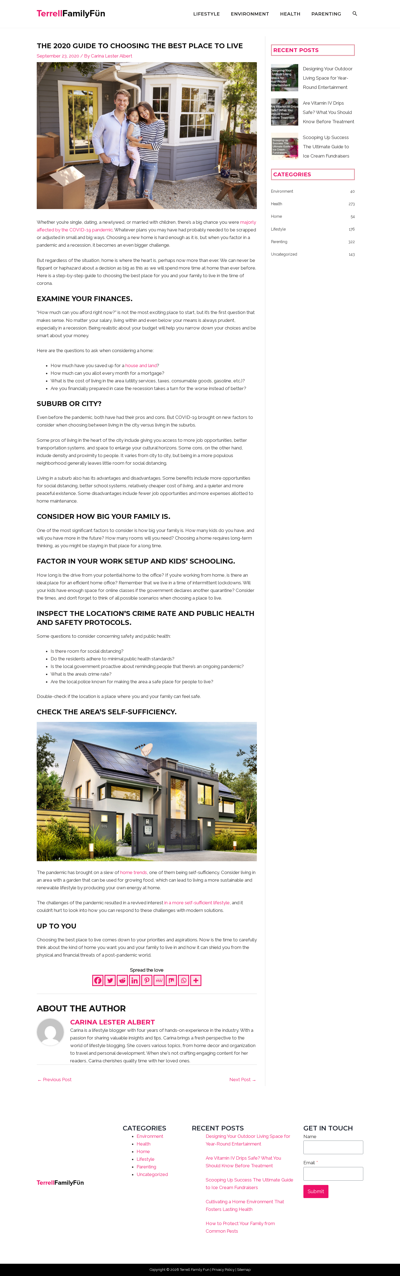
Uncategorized (152, 1174)
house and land (141, 365)
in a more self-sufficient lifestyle (197, 902)
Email (310, 1162)
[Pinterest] (146, 980)
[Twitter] (110, 980)
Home (143, 1151)
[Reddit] (122, 980)
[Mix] (171, 980)
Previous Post (54, 1079)
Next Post (242, 1079)
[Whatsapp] (183, 980)
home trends (133, 872)
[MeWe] (159, 980)
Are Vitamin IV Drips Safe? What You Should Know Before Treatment (328, 112)
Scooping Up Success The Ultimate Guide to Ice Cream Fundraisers (326, 147)
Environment (150, 1136)
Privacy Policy (223, 1270)
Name (309, 1136)
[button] (355, 14)
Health (143, 1144)
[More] (195, 980)
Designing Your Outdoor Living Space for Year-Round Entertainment (328, 78)
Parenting (146, 1166)
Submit (316, 1191)
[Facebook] (97, 980)
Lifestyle (146, 1159)
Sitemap (244, 1270)
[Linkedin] (134, 980)
